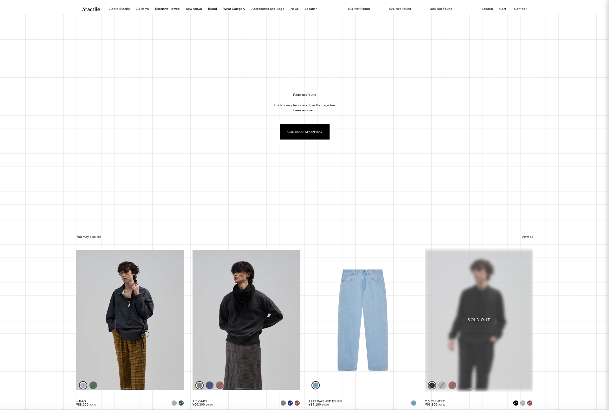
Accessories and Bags (268, 8)
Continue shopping (304, 131)
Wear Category (234, 8)
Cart (503, 8)
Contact (520, 8)
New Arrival (194, 8)
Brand (212, 8)
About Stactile (119, 8)
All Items (142, 8)
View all (527, 236)
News (294, 8)
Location (311, 8)
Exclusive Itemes (167, 8)
